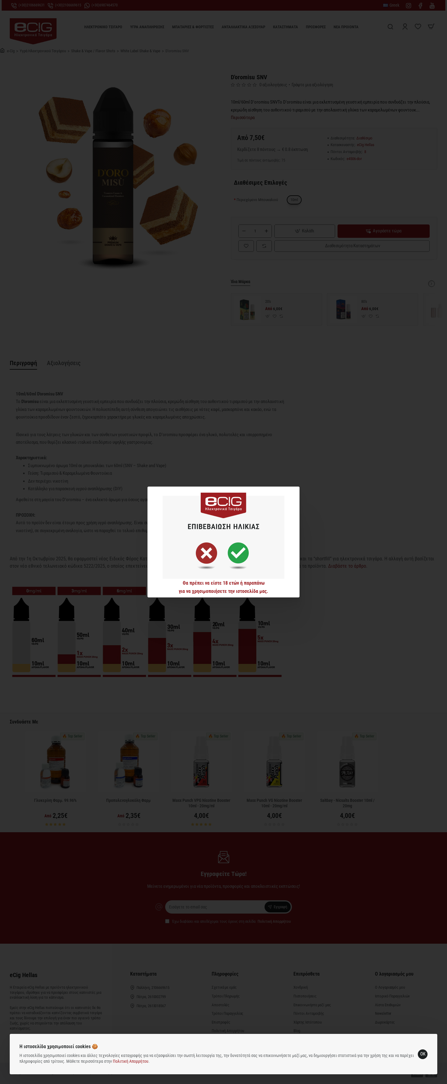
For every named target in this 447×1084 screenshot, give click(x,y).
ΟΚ (422, 1054)
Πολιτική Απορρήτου (130, 1061)
